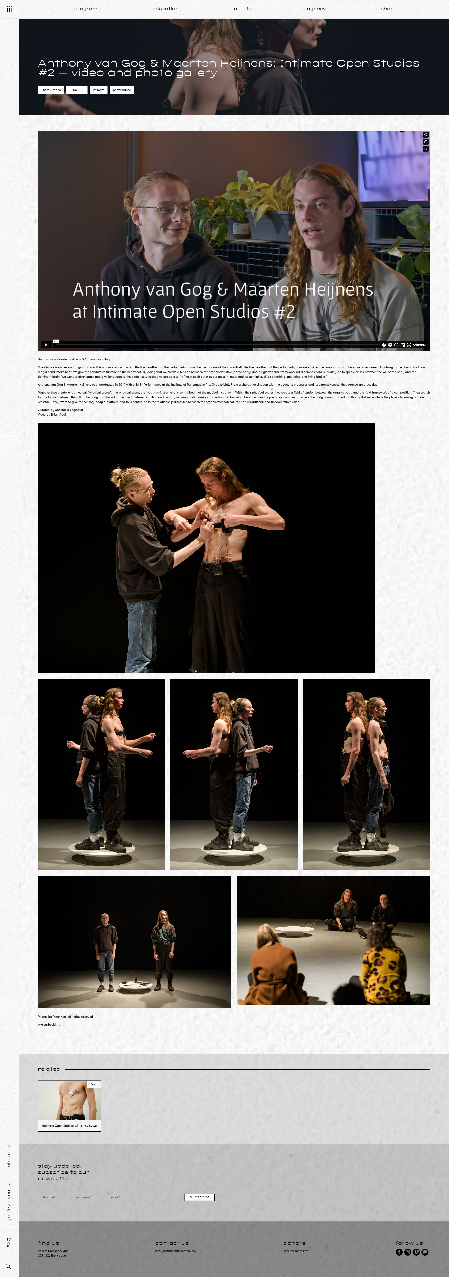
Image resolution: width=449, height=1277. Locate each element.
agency (316, 9)
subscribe (200, 1197)
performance (122, 90)
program (85, 9)
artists (243, 9)
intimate (98, 90)
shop (387, 9)
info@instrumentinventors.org (175, 1251)
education (165, 9)
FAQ (9, 1242)
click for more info (295, 1251)
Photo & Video (51, 90)
